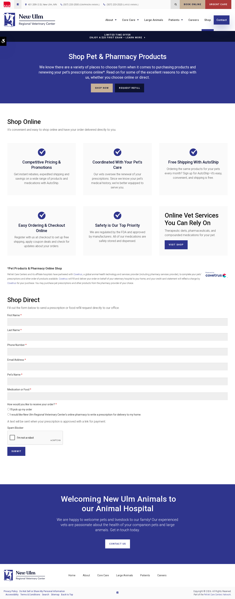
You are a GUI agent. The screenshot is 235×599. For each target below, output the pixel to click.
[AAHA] (9, 4)
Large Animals (153, 20)
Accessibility (12, 594)
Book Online (192, 4)
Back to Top (67, 594)
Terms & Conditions (30, 594)
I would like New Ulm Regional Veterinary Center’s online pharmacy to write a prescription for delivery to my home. (75, 414)
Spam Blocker (15, 427)
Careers (193, 20)
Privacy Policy (11, 591)
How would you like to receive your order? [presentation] (32, 404)
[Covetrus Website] (217, 275)
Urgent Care (218, 4)
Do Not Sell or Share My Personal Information (42, 591)
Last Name (14, 330)
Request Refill (129, 88)
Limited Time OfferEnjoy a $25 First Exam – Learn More (116, 36)
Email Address (16, 359)
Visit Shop (176, 244)
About (109, 20)
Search (45, 594)
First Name (14, 315)
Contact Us (117, 544)
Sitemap (55, 594)
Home (71, 575)
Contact (221, 20)
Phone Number (17, 344)
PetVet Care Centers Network (217, 594)
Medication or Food (19, 389)
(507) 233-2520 (123, 4)
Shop (207, 20)
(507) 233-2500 (71, 4)
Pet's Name (14, 374)
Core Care (128, 20)
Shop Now (102, 88)
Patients (174, 20)
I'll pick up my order (21, 409)
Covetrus (77, 274)
